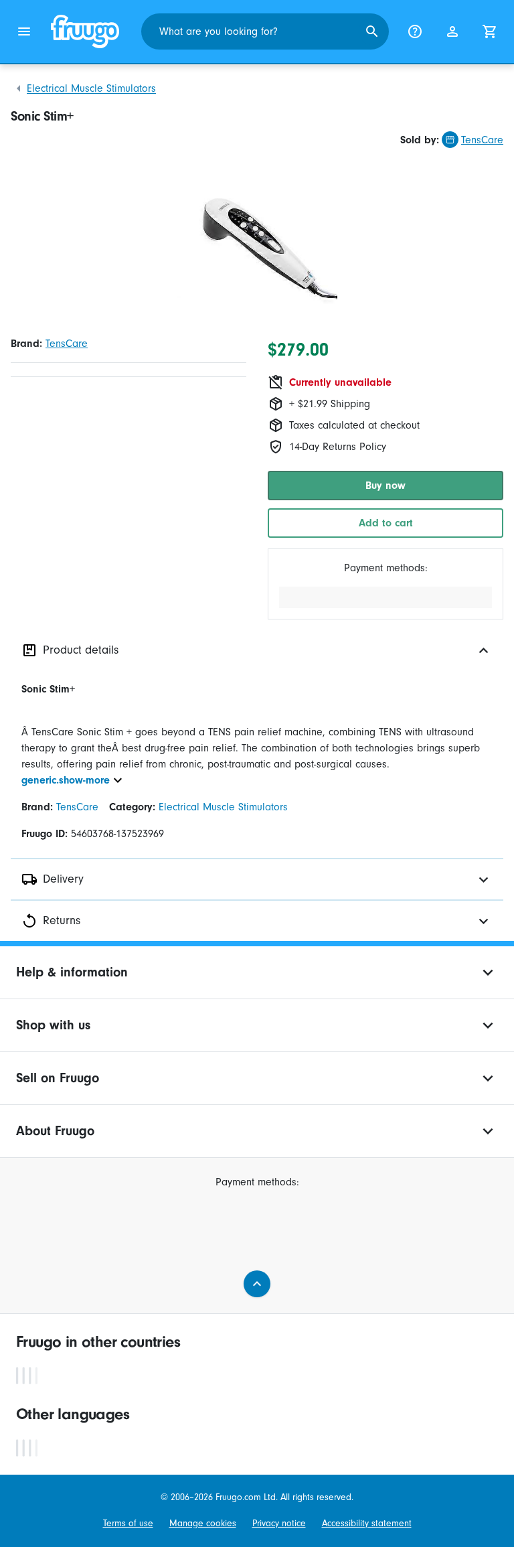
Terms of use (128, 1523)
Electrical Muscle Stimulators (91, 88)
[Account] (452, 31)
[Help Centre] (415, 31)
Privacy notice (279, 1523)
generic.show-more (65, 780)
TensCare (482, 140)
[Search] (372, 31)
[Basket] (490, 31)
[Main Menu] (24, 31)
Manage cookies (202, 1523)
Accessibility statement (367, 1523)
